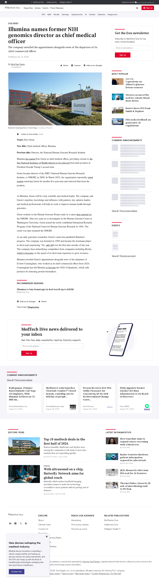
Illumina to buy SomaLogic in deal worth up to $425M (45, 289)
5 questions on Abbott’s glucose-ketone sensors (135, 84)
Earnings (65, 14)
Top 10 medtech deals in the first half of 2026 (64, 441)
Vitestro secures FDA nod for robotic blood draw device (138, 97)
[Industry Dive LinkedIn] (10, 523)
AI (86, 14)
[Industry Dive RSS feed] (25, 523)
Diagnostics (112, 14)
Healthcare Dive (52, 2)
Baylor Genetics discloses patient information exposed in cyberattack (134, 457)
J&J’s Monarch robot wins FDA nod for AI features (134, 472)
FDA (43, 14)
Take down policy (82, 573)
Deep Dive (28, 8)
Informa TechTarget (91, 561)
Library (38, 8)
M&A (49, 14)
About (41, 520)
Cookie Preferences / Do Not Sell (106, 573)
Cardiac (92, 14)
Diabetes (101, 14)
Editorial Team (44, 524)
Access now (17, 571)
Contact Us (43, 529)
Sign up (149, 8)
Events (45, 8)
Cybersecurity (77, 14)
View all (115, 211)
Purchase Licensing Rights (49, 537)
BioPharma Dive (38, 2)
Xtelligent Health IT (66, 2)
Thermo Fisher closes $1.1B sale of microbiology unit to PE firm (135, 486)
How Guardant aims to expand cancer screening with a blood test (134, 441)
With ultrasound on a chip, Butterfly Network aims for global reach (64, 473)
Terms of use (67, 573)
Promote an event (128, 256)
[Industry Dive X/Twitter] (20, 523)
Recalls (56, 14)
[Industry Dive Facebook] (15, 523)
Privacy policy (54, 573)
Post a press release (128, 211)
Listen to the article (32, 134)
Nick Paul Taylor (18, 64)
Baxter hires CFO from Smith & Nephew (138, 110)
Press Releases (56, 8)
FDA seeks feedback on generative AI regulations (138, 122)
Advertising (76, 520)
